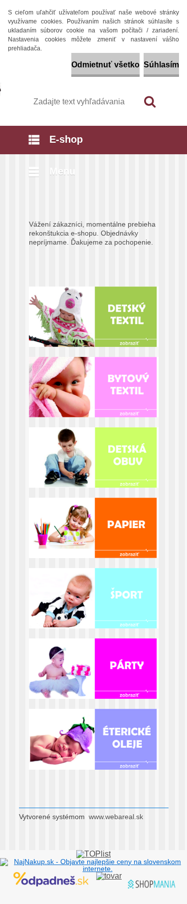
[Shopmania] (109, 876)
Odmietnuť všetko (105, 64)
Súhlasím (161, 64)
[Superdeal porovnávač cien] (50, 876)
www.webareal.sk (116, 817)
